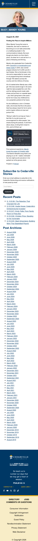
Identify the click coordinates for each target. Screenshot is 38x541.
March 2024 (11, 304)
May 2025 (10, 269)
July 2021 (10, 383)
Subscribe (8, 192)
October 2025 (12, 257)
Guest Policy (19, 519)
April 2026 (10, 242)
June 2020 (10, 415)
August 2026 (11, 232)
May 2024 (10, 299)
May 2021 (10, 388)
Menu (33, 5)
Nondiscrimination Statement (19, 523)
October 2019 (12, 434)
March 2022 (11, 363)
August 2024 (11, 291)
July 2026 (10, 234)
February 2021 (12, 395)
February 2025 (12, 276)
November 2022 (13, 343)
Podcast (16, 164)
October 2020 (12, 405)
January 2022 (12, 368)
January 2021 (12, 397)
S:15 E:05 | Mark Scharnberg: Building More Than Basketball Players (21, 222)
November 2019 (13, 432)
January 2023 (12, 338)
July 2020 (10, 412)
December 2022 (13, 341)
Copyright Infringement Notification (19, 514)
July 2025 (10, 264)
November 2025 (13, 254)
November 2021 (13, 373)
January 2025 (12, 279)
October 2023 (12, 316)
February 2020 (12, 425)
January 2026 (12, 249)
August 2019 (11, 439)
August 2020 (11, 410)
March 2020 (11, 422)
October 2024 (12, 286)
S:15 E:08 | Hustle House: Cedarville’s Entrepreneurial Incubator (21, 207)
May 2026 (10, 239)
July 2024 (10, 294)
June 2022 (10, 355)
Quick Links (25, 487)
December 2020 (13, 400)
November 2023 (13, 313)
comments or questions (19, 502)
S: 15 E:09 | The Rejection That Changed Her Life (18, 202)
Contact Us (8, 487)
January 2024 (12, 309)
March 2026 (11, 244)
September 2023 (13, 318)
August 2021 (11, 380)
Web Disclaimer (19, 531)
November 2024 (13, 284)
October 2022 (12, 346)
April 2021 (10, 390)
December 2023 (13, 311)
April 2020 (10, 420)
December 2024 (13, 281)
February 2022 (12, 365)
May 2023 (10, 328)
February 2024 (12, 306)
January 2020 (12, 427)
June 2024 (10, 296)
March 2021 (11, 392)
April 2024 (10, 301)
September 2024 (13, 289)
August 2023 (11, 321)
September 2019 (13, 437)
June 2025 (10, 267)
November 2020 (13, 402)
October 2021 (12, 375)
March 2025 (11, 274)
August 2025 (11, 262)
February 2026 (12, 247)
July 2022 (10, 353)
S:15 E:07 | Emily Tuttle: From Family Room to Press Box (20, 212)
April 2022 (10, 360)
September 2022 (13, 348)
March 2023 (11, 333)
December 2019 (13, 430)
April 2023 (10, 331)
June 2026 (10, 237)
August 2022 (11, 351)
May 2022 (10, 358)
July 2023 (10, 323)
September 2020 (13, 407)
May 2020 (10, 417)
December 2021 (13, 370)
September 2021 (13, 378)
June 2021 (10, 385)
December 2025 (13, 252)
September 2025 (13, 259)
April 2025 (10, 271)
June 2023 (10, 326)
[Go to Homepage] (9, 5)
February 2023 (12, 336)
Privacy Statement (18, 527)
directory (14, 499)
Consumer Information (19, 508)
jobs (26, 499)
